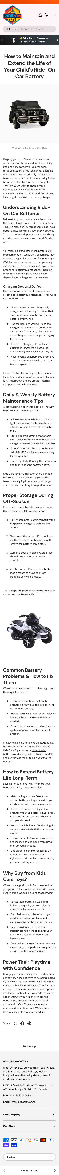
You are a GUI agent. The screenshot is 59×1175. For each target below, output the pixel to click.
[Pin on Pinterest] (29, 1023)
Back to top (29, 1046)
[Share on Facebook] (22, 1023)
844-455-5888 (21, 1095)
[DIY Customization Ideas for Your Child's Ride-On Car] (54, 1170)
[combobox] (29, 29)
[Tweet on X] (15, 1023)
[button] (47, 15)
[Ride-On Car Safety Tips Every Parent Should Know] (4, 1170)
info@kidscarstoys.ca (23, 1101)
